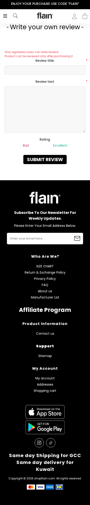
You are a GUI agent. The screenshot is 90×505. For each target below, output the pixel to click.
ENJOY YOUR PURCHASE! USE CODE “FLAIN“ (45, 3)
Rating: (45, 139)
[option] (45, 4)
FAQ (45, 285)
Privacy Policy (45, 279)
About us (45, 291)
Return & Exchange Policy (45, 272)
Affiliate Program (45, 310)
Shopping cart (85, 15)
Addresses (45, 384)
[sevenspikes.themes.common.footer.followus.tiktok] (50, 442)
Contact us (45, 333)
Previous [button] (3, 4)
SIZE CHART (45, 266)
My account (45, 378)
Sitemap (45, 356)
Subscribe (77, 238)
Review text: (45, 81)
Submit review (45, 159)
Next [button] (87, 4)
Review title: (45, 60)
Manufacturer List (45, 297)
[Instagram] (39, 442)
